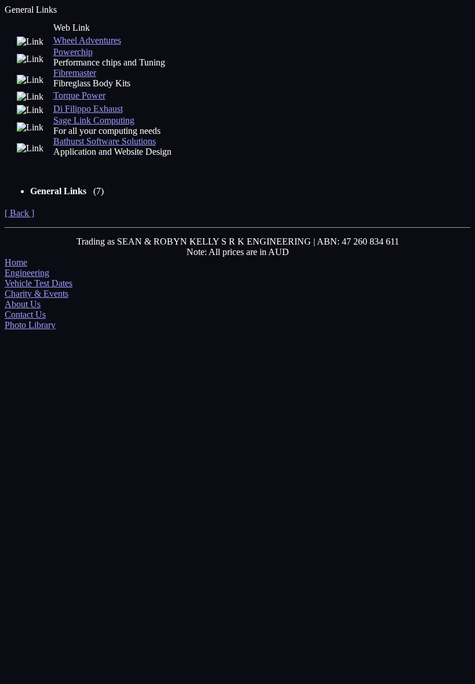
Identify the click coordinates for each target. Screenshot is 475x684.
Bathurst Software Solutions (104, 141)
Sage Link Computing (93, 120)
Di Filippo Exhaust (88, 109)
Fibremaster (74, 73)
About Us (23, 304)
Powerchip (73, 52)
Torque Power (79, 95)
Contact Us (25, 314)
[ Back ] (19, 213)
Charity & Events (36, 294)
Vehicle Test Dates (38, 283)
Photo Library (30, 325)
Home (16, 262)
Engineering (27, 273)
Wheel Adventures (87, 40)
